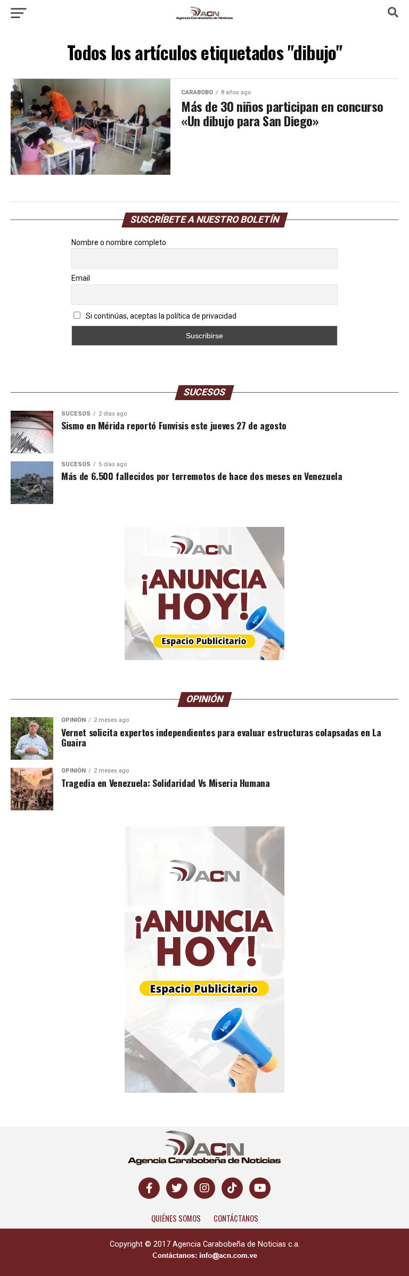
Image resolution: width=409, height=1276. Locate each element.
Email (80, 278)
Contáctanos (236, 1218)
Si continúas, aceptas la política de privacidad (160, 316)
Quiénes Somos (176, 1218)
